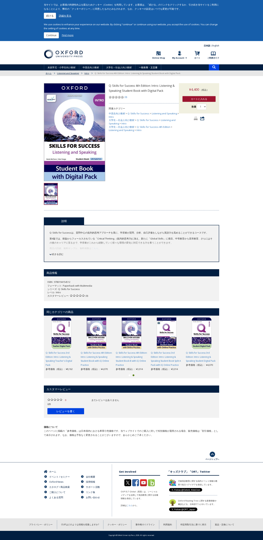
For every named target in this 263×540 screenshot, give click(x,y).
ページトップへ (212, 459)
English (215, 45)
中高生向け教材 (91, 67)
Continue (51, 35)
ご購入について (57, 492)
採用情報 (90, 481)
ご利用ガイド (213, 57)
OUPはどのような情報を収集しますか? (80, 524)
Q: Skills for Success (138, 113)
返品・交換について (224, 524)
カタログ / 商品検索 (59, 487)
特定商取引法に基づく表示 (193, 524)
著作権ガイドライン (145, 524)
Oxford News (56, 481)
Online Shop (158, 57)
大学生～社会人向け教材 (119, 67)
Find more (68, 35)
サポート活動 (93, 487)
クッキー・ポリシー (117, 524)
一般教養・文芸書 (148, 67)
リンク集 (90, 492)
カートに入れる (199, 99)
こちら (94, 248)
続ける (50, 15)
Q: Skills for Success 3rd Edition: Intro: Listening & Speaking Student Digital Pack (200, 357)
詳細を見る (65, 15)
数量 (194, 106)
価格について (51, 427)
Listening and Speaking (68, 73)
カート (197, 57)
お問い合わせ (93, 497)
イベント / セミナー (59, 476)
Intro (86, 73)
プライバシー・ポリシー (41, 524)
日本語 (207, 45)
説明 (64, 221)
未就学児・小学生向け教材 (62, 67)
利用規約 (167, 524)
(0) (126, 97)
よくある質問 (56, 497)
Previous (38, 344)
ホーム (49, 73)
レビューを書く (65, 411)
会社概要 (90, 476)
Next (224, 344)
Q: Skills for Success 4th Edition (153, 127)
